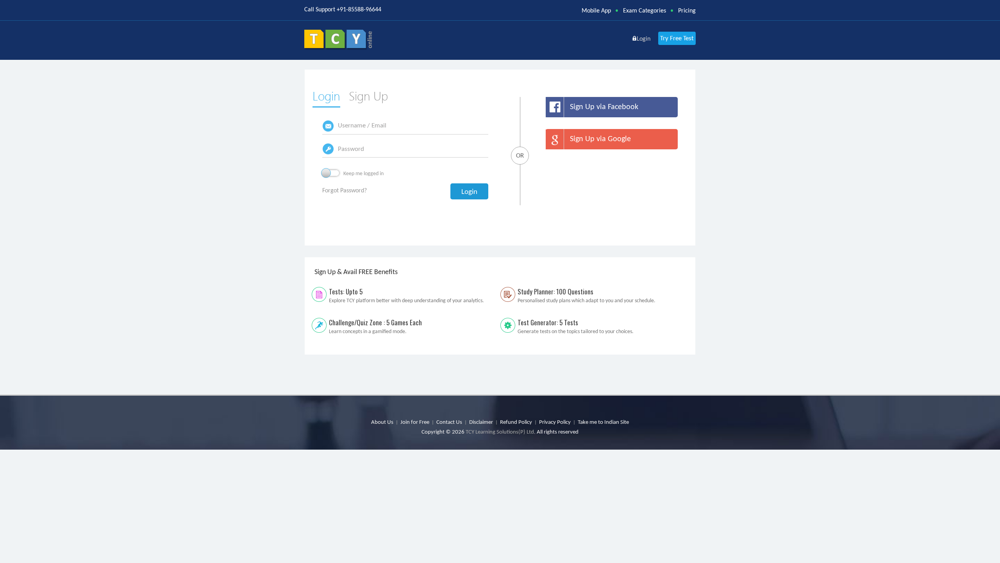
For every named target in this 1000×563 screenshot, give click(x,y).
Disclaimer (481, 421)
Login (326, 95)
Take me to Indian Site (603, 421)
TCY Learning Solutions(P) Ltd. (501, 431)
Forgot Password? (344, 190)
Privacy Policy (555, 421)
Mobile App (596, 10)
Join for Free (414, 421)
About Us (382, 421)
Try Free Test (677, 38)
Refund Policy (516, 421)
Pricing (687, 10)
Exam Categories (644, 10)
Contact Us (449, 421)
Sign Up (368, 95)
